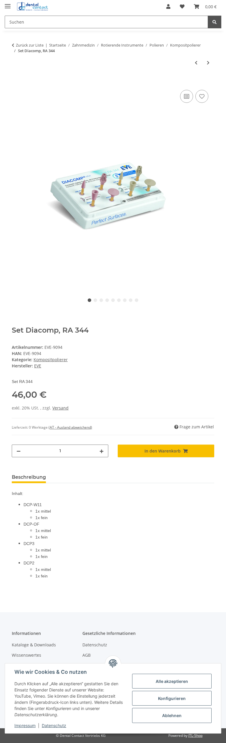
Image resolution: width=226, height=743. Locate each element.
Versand (60, 408)
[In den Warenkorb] (16, 82)
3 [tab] (101, 300)
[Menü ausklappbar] (8, 3)
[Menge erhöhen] (101, 451)
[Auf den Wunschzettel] (201, 96)
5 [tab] (113, 300)
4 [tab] (107, 300)
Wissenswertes (26, 655)
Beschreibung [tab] (29, 477)
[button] (168, 6)
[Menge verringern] (18, 451)
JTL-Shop (195, 735)
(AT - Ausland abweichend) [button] (70, 427)
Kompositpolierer (51, 359)
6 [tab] (119, 300)
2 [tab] (95, 300)
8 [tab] (130, 300)
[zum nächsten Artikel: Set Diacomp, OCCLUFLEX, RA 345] (208, 62)
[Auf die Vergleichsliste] (186, 96)
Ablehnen (172, 715)
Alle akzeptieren (172, 681)
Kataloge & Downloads (34, 645)
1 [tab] (89, 300)
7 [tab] (125, 300)
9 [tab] (136, 300)
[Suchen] (214, 22)
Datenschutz (54, 725)
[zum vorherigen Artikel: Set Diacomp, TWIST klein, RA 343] (196, 62)
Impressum (25, 725)
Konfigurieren (172, 698)
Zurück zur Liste (30, 45)
